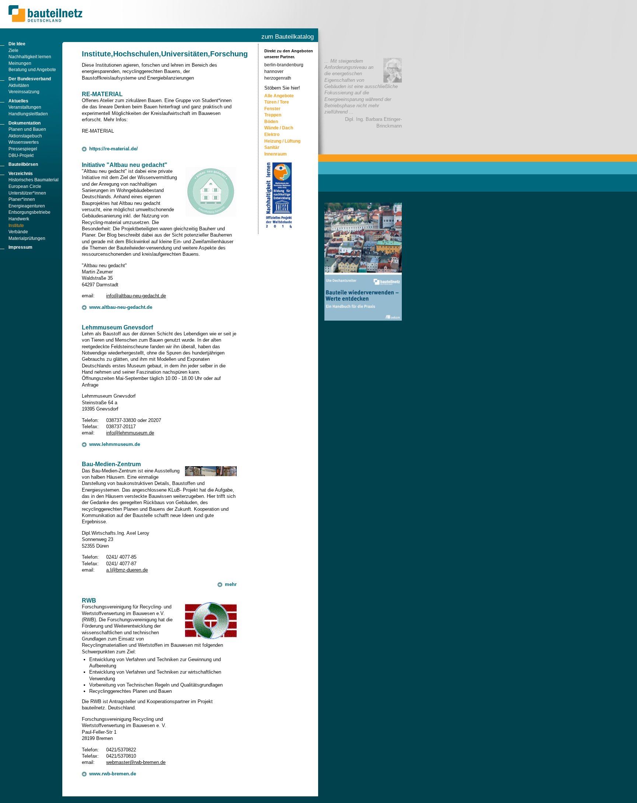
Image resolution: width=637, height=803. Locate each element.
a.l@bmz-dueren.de (127, 570)
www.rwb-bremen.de (112, 773)
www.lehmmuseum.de (114, 444)
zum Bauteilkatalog (287, 36)
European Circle (24, 186)
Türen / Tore (276, 102)
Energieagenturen (26, 206)
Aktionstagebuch (25, 136)
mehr (231, 584)
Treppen (272, 115)
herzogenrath (277, 78)
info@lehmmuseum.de (130, 433)
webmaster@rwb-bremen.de (136, 762)
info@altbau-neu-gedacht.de (136, 295)
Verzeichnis (20, 173)
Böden (271, 121)
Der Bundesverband (29, 78)
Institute (16, 225)
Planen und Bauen (27, 129)
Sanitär (271, 147)
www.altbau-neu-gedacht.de (120, 307)
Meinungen (19, 63)
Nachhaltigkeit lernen (29, 56)
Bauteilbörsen (23, 164)
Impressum (20, 247)
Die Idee (16, 43)
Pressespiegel (22, 148)
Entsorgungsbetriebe (29, 212)
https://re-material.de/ (113, 148)
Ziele (13, 50)
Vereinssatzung (23, 91)
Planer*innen (21, 199)
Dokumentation (24, 123)
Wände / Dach (278, 127)
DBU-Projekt (21, 155)
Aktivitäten (18, 85)
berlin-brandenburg (283, 64)
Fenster (272, 108)
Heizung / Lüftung (282, 141)
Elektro (271, 134)
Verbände (18, 231)
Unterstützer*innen (27, 193)
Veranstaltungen (24, 107)
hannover (273, 71)
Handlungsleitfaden (28, 113)
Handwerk (18, 218)
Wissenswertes (23, 142)
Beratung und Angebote (32, 69)
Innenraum (275, 154)
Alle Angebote (279, 95)
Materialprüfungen (26, 238)
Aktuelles (18, 101)
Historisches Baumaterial (33, 179)
